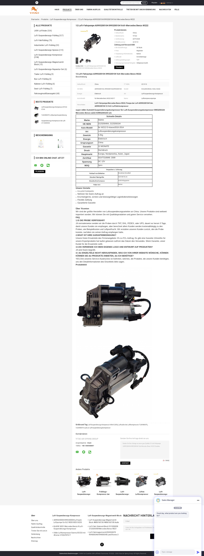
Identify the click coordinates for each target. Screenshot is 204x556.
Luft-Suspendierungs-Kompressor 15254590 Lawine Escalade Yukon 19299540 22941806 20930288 (84, 493)
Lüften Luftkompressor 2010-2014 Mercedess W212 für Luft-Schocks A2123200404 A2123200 (142, 493)
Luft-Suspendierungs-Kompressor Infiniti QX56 (103, 425)
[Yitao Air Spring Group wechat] (50, 165)
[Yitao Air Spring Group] (34, 10)
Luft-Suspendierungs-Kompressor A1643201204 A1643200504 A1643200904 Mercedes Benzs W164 (161, 493)
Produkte (67, 10)
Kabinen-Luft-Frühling (43, 84)
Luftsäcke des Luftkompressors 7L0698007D (133, 425)
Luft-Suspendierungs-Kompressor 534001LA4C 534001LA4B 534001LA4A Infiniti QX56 (122, 493)
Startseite (35, 19)
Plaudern (154, 3)
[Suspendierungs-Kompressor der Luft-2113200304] (36, 122)
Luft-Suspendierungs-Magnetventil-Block (104, 516)
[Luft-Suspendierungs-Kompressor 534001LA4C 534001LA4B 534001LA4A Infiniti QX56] (122, 481)
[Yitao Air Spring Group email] (37, 165)
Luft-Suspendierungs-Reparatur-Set (49, 69)
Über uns (79, 10)
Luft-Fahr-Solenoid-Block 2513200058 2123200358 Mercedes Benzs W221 (103, 527)
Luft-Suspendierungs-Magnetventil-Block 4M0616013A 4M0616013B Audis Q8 (104, 521)
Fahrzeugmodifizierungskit (45, 93)
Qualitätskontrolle (113, 10)
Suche (144, 3)
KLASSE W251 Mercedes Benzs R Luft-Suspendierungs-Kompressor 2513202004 (68, 527)
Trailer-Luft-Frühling (42, 74)
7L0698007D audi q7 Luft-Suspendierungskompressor (93, 428)
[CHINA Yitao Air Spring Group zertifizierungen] (41, 143)
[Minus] (198, 500)
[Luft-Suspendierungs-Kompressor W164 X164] (36, 108)
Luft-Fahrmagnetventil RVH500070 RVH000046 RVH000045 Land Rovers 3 (103, 533)
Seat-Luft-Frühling (42, 89)
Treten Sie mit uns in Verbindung (141, 10)
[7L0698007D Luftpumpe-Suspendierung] (36, 115)
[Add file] (157, 552)
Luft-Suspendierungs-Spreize (46, 50)
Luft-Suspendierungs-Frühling (46, 35)
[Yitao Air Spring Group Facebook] (37, 2)
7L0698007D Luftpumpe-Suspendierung (54, 115)
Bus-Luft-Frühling (41, 79)
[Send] (198, 552)
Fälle (176, 10)
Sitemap (34, 541)
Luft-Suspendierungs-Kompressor (63, 19)
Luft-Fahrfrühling (41, 40)
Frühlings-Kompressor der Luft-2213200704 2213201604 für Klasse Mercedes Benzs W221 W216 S (103, 493)
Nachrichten (165, 10)
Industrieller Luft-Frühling (44, 45)
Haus (57, 10)
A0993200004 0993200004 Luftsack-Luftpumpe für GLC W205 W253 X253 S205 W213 (68, 521)
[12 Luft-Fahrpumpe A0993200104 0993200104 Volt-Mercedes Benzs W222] (92, 43)
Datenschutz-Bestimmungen (68, 553)
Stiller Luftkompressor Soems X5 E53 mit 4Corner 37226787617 (69, 534)
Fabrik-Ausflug (93, 10)
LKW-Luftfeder (40, 31)
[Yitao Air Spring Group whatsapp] (43, 165)
